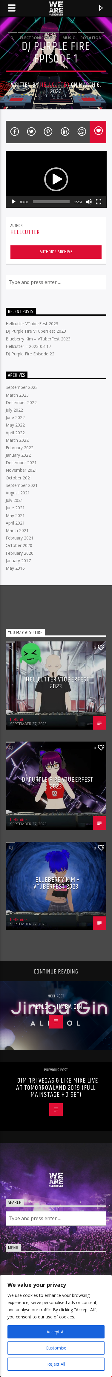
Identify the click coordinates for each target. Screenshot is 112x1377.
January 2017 (18, 560)
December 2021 (21, 462)
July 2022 (14, 410)
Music (68, 37)
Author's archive (56, 252)
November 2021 (21, 470)
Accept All (56, 1332)
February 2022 (19, 447)
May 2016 (15, 568)
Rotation (91, 37)
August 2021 (18, 493)
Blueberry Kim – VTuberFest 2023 (38, 339)
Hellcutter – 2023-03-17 (28, 346)
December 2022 (21, 402)
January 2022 (18, 455)
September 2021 (22, 485)
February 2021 (19, 538)
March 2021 (17, 530)
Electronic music (38, 37)
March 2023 (17, 395)
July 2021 (14, 500)
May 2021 (15, 515)
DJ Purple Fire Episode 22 (30, 354)
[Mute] (89, 202)
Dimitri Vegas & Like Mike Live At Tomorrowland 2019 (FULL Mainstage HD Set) (57, 1087)
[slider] (51, 201)
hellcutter (54, 85)
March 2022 (17, 440)
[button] (56, 179)
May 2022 (15, 425)
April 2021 (15, 523)
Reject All (56, 1364)
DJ (12, 37)
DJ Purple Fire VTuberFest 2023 (36, 331)
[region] (56, 1326)
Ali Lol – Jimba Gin (57, 1007)
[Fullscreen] (99, 202)
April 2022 (15, 432)
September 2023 (22, 387)
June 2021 (15, 508)
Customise (56, 1348)
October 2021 (19, 478)
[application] (56, 179)
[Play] (13, 202)
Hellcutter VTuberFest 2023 (32, 323)
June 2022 (15, 417)
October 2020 (19, 545)
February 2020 (19, 553)
